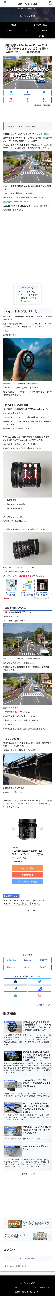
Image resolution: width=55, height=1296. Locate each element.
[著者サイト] (15, 981)
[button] (49, 651)
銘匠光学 (36, 903)
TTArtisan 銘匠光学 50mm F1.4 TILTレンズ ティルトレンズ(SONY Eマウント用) (27, 854)
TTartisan (14, 900)
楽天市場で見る (27, 875)
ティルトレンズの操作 (29, 295)
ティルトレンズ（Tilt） (27, 292)
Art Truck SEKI (27, 4)
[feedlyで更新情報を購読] (15, 996)
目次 (24, 287)
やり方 (18, 903)
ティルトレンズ (41, 900)
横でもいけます (27, 301)
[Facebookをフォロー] (15, 989)
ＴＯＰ (15, 1287)
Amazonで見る (27, 868)
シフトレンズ (27, 900)
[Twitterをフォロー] (39, 981)
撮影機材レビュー (12, 896)
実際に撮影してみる (28, 298)
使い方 (27, 903)
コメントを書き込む (27, 1258)
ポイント (8, 903)
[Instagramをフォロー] (39, 989)
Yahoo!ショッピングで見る (27, 881)
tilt (6, 900)
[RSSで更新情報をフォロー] (39, 996)
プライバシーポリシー (40, 1287)
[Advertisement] (27, 114)
